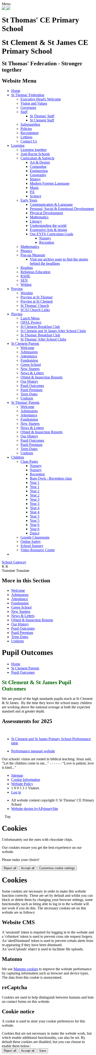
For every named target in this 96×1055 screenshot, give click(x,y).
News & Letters (32, 373)
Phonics (26, 251)
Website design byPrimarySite (34, 809)
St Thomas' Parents (25, 402)
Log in (16, 792)
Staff (24, 112)
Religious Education (35, 272)
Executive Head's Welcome (41, 99)
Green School (31, 365)
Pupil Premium (31, 390)
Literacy (36, 221)
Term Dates (29, 394)
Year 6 (34, 525)
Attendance (29, 356)
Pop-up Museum (33, 255)
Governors (28, 108)
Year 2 (34, 491)
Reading (27, 268)
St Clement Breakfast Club (40, 327)
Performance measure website (33, 751)
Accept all (27, 868)
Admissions (29, 352)
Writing (26, 285)
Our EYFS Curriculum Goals (51, 234)
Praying (17, 289)
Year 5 (34, 516)
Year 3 (34, 499)
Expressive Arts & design (48, 230)
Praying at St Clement (37, 301)
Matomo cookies (26, 969)
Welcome (27, 348)
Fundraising (29, 360)
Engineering (39, 171)
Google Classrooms (35, 537)
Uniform (27, 398)
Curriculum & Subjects (37, 158)
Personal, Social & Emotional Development (62, 209)
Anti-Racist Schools (35, 154)
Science (35, 196)
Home (15, 91)
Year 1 (34, 483)
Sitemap (17, 775)
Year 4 (34, 508)
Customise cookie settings (57, 868)
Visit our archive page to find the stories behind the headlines (59, 261)
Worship (27, 293)
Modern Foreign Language (49, 183)
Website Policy (22, 784)
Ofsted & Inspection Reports (41, 377)
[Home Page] (6, 9)
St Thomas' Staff (42, 116)
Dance (34, 533)
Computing (38, 167)
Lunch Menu (30, 318)
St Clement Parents (25, 344)
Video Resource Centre (38, 550)
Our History (29, 381)
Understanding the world (48, 226)
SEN (24, 280)
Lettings (26, 137)
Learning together (34, 150)
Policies (26, 129)
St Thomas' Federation (27, 95)
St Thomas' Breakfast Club (40, 335)
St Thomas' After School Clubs (43, 339)
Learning (17, 145)
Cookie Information (25, 780)
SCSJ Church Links (35, 310)
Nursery (45, 238)
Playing (16, 314)
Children (17, 457)
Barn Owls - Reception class (51, 478)
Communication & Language (51, 204)
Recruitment (29, 133)
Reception (46, 242)
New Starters (30, 369)
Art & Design (40, 162)
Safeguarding (30, 124)
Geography (38, 175)
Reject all (10, 868)
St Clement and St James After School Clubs (53, 331)
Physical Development (46, 213)
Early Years (29, 200)
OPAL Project (31, 322)
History (35, 179)
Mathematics (39, 217)
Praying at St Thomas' (37, 297)
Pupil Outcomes (32, 386)
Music (34, 188)
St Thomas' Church (35, 306)
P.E (32, 192)
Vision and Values (34, 103)
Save (42, 1050)
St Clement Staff (42, 120)
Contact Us (29, 141)
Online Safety (31, 542)
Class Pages (29, 461)
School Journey (32, 546)
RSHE (25, 276)
